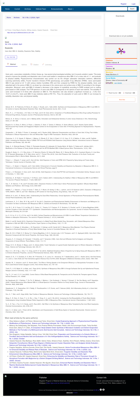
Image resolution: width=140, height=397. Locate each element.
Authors (24, 64)
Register (123, 4)
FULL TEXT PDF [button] (11, 57)
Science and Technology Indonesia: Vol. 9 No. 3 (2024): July (30, 345)
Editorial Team (40, 9)
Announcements (57, 9)
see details (118, 83)
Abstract (13, 64)
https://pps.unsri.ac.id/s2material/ (57, 383)
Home (7, 9)
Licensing (48, 64)
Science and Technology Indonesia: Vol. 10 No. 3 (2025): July (69, 349)
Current (17, 9)
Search (132, 9)
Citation (36, 64)
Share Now (122, 99)
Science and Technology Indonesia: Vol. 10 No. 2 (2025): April (65, 354)
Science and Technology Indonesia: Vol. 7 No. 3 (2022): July (53, 323)
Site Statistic (75, 392)
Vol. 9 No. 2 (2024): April (30, 17)
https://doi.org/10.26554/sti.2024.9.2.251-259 (20, 32)
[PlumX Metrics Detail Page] (121, 51)
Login (133, 4)
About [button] (69, 9)
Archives (27, 9)
